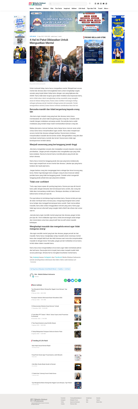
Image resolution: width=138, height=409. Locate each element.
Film (51, 8)
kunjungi (36, 257)
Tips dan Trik (91, 8)
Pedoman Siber (73, 404)
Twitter (62, 402)
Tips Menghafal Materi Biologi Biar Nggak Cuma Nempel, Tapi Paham (52, 383)
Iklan (87, 400)
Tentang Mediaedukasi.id (75, 398)
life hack (67, 269)
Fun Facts (58, 8)
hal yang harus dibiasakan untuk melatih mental (43, 269)
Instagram (47, 257)
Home (32, 8)
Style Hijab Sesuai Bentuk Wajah (41, 346)
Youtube (63, 404)
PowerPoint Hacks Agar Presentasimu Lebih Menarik (47, 355)
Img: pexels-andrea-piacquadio (37, 83)
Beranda (98, 398)
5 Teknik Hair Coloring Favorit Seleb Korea (44, 373)
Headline (60, 269)
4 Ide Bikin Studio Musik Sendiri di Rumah (44, 364)
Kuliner (74, 8)
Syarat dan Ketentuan (75, 402)
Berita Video (99, 402)
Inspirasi (67, 8)
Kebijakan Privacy (74, 400)
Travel (100, 8)
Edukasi (46, 8)
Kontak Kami (89, 398)
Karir (87, 402)
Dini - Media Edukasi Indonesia (44, 274)
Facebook (58, 257)
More (106, 8)
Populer (38, 8)
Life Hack (82, 8)
